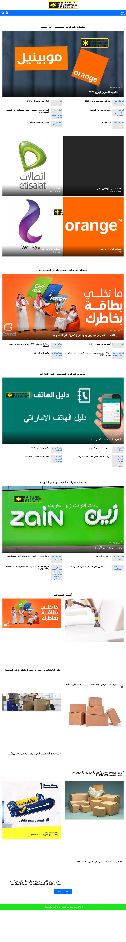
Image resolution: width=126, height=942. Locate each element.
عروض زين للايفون (103, 556)
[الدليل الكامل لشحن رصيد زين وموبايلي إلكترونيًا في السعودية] (63, 307)
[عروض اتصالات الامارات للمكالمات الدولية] (118, 461)
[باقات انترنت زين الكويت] (63, 519)
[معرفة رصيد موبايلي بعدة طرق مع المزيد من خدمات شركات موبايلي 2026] (118, 355)
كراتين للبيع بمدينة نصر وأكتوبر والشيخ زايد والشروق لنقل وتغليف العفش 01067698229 (97, 773)
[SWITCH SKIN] (6, 12)
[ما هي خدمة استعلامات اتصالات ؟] (56, 459)
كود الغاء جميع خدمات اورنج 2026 (98, 101)
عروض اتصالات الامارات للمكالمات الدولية (94, 456)
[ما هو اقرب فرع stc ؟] (56, 355)
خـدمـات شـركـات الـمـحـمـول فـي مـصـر (63, 26)
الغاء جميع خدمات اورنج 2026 (38, 101)
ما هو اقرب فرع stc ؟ (41, 353)
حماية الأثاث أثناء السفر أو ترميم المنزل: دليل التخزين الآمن (34, 753)
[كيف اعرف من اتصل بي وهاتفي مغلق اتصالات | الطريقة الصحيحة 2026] (56, 114)
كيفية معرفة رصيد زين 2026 (100, 344)
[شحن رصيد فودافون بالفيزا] (56, 124)
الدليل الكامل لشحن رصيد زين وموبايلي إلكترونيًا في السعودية (33, 670)
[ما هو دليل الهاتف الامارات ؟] (63, 411)
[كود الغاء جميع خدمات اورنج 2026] (118, 103)
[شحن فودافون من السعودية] (118, 112)
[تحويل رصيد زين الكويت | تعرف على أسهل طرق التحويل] (56, 559)
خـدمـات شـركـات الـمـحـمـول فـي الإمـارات (63, 373)
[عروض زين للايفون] (118, 558)
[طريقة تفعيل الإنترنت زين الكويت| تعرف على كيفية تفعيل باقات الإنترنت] (56, 572)
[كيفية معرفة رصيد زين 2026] (118, 345)
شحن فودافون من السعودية (100, 110)
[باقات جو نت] (118, 125)
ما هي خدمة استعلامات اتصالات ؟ (36, 456)
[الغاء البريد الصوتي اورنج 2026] (63, 64)
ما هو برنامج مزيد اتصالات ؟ (38, 448)
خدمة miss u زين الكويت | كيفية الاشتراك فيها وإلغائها (90, 566)
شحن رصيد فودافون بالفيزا (38, 122)
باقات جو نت (106, 122)
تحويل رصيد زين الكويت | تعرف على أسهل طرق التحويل (27, 556)
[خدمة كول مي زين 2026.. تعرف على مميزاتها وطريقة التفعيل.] (56, 346)
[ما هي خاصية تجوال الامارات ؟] (118, 450)
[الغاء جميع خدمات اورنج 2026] (56, 103)
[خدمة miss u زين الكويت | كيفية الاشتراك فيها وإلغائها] (118, 568)
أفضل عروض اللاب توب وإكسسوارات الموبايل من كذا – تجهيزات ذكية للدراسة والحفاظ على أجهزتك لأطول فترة (35, 882)
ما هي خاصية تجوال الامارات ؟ (99, 448)
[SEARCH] (2, 12)
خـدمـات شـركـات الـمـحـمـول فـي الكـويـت (63, 482)
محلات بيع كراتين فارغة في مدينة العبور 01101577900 (98, 861)
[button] (63, 891)
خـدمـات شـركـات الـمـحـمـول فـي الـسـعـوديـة (63, 270)
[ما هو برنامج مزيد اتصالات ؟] (56, 450)
